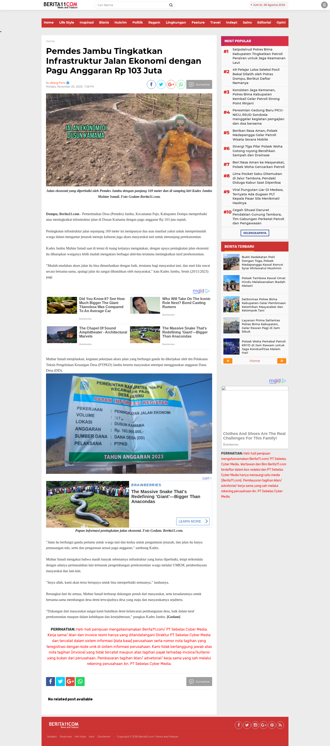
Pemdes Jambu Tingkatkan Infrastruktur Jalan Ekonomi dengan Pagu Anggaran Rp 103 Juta (123, 60)
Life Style (66, 22)
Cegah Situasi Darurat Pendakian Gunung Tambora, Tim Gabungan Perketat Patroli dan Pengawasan (258, 216)
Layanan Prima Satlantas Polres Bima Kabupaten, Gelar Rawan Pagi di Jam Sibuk (261, 325)
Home (49, 22)
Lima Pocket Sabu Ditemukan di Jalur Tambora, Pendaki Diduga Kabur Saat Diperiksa (257, 178)
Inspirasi (87, 22)
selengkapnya (254, 233)
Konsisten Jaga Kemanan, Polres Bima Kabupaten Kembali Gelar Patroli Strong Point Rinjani (256, 96)
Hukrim (120, 22)
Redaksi (52, 736)
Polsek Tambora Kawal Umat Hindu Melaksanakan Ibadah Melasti (264, 281)
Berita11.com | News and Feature (158, 736)
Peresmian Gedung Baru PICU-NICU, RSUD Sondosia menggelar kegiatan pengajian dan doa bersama (258, 117)
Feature (198, 22)
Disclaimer (103, 736)
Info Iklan (80, 736)
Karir (92, 736)
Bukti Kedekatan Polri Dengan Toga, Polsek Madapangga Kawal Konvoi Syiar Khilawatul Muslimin (262, 262)
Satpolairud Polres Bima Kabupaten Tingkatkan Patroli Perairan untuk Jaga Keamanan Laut (259, 56)
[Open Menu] (324, 5)
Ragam (154, 22)
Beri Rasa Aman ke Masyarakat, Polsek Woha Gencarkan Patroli (259, 164)
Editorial (264, 22)
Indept (231, 22)
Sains (247, 22)
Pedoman (66, 736)
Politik (137, 22)
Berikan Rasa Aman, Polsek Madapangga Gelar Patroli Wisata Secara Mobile (255, 135)
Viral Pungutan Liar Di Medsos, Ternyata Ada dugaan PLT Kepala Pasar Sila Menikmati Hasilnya (258, 196)
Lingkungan (176, 22)
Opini (281, 22)
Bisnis (104, 22)
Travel (215, 22)
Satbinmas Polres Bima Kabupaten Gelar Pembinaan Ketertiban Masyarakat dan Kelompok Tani (264, 304)
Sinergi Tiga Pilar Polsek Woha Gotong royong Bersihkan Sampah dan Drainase (258, 150)
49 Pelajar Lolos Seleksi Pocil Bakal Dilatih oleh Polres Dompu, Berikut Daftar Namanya (256, 76)
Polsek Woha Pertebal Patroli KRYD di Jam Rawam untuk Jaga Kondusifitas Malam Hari (264, 347)
